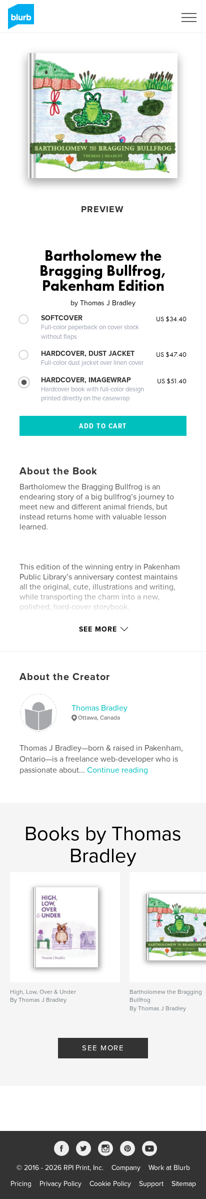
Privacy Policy (61, 1183)
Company (126, 1167)
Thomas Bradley (100, 708)
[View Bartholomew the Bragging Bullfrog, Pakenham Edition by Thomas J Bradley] (103, 115)
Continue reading (117, 770)
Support (151, 1183)
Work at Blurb (169, 1167)
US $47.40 (171, 354)
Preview (102, 209)
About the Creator (65, 677)
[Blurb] (19, 21)
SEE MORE (103, 1047)
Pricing (21, 1183)
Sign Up (150, 18)
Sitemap (184, 1183)
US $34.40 (171, 318)
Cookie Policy (110, 1183)
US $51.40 (171, 380)
